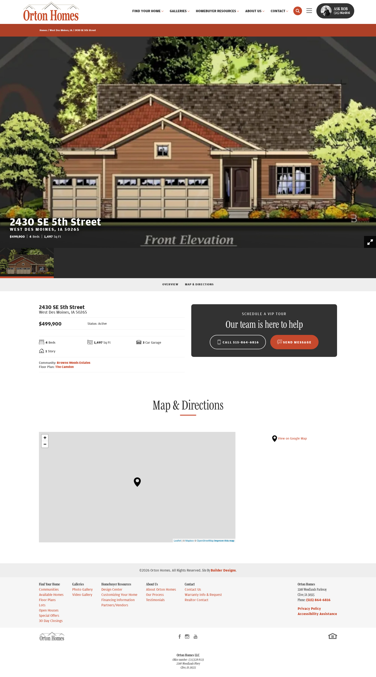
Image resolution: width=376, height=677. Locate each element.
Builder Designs (223, 570)
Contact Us (193, 589)
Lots (42, 605)
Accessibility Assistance (317, 613)
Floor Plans (47, 599)
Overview (170, 284)
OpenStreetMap (205, 540)
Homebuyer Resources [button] (216, 10)
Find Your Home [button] (146, 10)
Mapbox (189, 540)
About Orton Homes (161, 589)
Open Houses (49, 610)
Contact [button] (278, 10)
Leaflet (177, 540)
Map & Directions (199, 284)
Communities (49, 589)
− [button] (45, 444)
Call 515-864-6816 (241, 342)
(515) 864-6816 (318, 599)
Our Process (155, 594)
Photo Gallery (82, 589)
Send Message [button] (297, 342)
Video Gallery (82, 594)
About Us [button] (253, 10)
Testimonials (155, 599)
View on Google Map (292, 438)
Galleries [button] (178, 10)
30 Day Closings (51, 620)
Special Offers (49, 615)
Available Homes (51, 594)
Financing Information (118, 599)
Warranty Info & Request (203, 594)
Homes (43, 30)
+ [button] (45, 437)
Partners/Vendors (114, 605)
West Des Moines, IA (61, 30)
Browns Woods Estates (73, 362)
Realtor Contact (196, 599)
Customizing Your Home (119, 594)
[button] (297, 11)
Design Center (111, 589)
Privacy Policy (309, 608)
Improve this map (224, 540)
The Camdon (64, 366)
